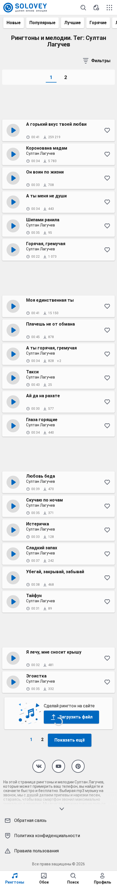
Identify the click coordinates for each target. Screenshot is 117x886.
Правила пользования (36, 850)
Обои (44, 882)
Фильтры (100, 60)
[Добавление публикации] (96, 7)
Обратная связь (30, 820)
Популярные (42, 22)
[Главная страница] (25, 7)
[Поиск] (83, 7)
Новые (14, 22)
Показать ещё (69, 740)
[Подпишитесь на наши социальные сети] (38, 766)
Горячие (98, 22)
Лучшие (72, 22)
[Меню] (109, 7)
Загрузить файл (76, 717)
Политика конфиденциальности (47, 835)
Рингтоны (14, 882)
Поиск (73, 882)
